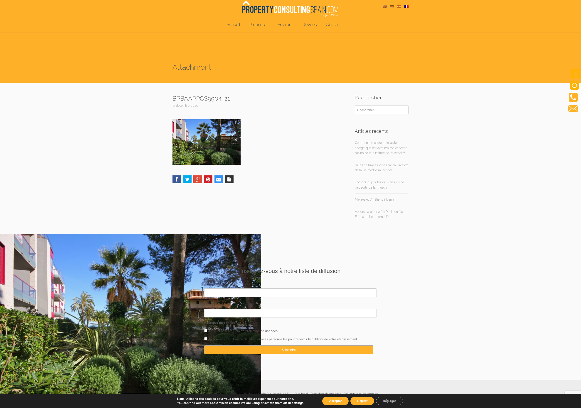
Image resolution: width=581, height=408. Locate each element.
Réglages (389, 401)
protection (252, 331)
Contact (333, 24)
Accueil (233, 24)
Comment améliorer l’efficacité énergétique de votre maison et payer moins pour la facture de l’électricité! (381, 148)
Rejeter (362, 401)
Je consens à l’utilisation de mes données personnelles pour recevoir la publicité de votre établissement (282, 339)
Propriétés (258, 24)
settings (297, 403)
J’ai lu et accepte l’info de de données (243, 331)
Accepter (335, 401)
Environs (285, 24)
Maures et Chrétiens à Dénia (374, 199)
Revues (310, 24)
